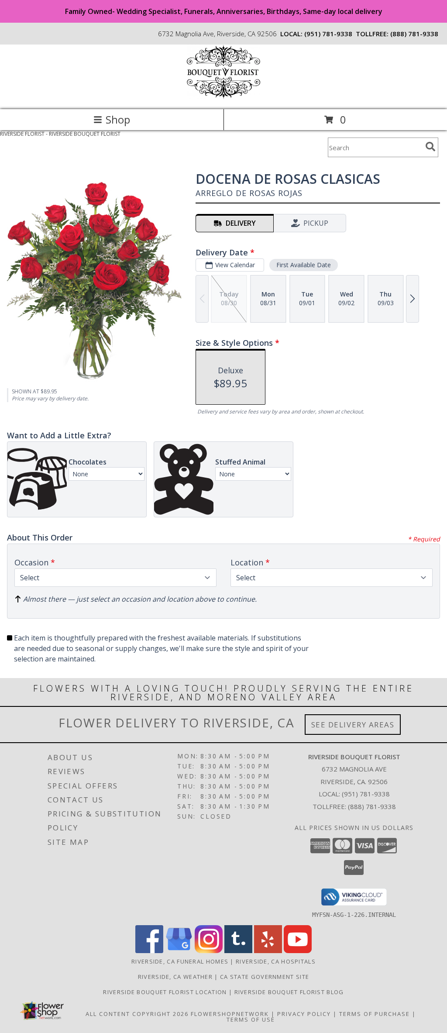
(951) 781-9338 (328, 33)
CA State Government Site (264, 977)
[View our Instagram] (209, 951)
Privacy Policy (304, 1014)
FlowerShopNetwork (230, 1014)
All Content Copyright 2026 (137, 1014)
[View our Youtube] (298, 951)
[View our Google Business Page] (179, 951)
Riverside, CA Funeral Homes (179, 961)
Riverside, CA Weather (175, 977)
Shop (118, 119)
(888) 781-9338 (414, 33)
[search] (430, 146)
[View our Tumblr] (238, 951)
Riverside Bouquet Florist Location (166, 992)
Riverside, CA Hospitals (276, 961)
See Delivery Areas (353, 725)
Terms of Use (251, 1019)
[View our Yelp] (268, 951)
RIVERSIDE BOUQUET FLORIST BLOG (289, 992)
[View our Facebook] (149, 951)
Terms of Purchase (374, 1014)
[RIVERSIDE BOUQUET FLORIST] (223, 97)
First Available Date (303, 265)
